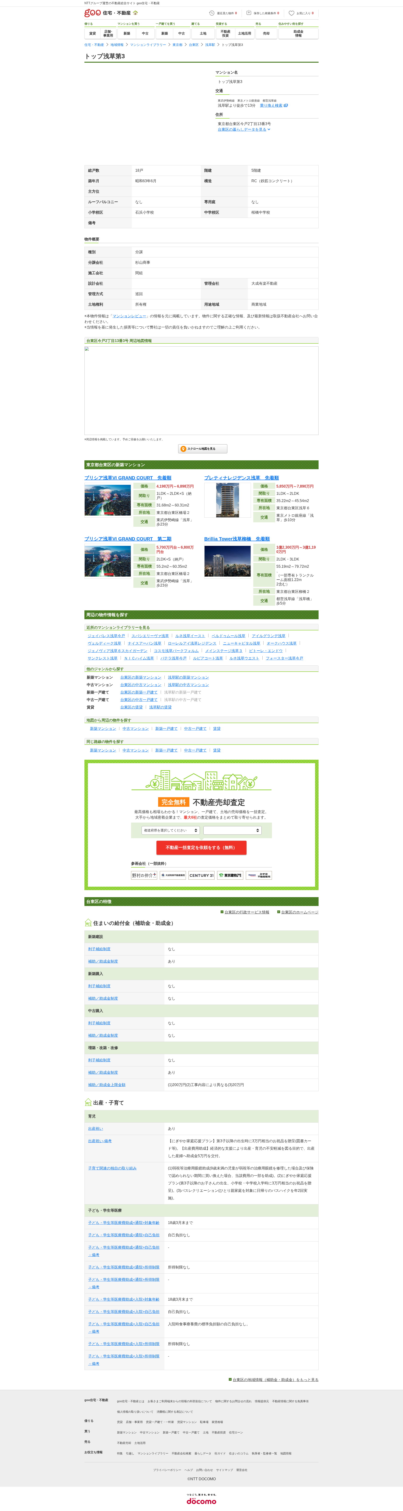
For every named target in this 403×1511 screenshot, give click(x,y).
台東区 (194, 45)
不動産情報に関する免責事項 (290, 1401)
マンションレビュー (129, 316)
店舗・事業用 (134, 1422)
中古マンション (150, 1432)
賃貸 (120, 1422)
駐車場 (204, 1422)
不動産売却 (124, 1443)
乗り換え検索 (271, 105)
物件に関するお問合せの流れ (233, 1401)
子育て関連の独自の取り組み (112, 1168)
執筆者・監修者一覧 (264, 1453)
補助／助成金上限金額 (106, 1085)
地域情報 (117, 45)
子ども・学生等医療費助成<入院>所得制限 (124, 1344)
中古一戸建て (191, 1432)
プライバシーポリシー (167, 1470)
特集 (120, 1453)
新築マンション (127, 1432)
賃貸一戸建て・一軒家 (160, 1422)
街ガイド (220, 1453)
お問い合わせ (204, 1470)
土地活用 (140, 1443)
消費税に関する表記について (175, 1411)
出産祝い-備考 (100, 1141)
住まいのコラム (239, 1453)
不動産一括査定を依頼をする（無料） (201, 847)
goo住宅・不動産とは (130, 1401)
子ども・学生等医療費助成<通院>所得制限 (124, 1267)
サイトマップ (224, 1470)
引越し (130, 1453)
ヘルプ (188, 1470)
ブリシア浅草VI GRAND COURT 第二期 (127, 538)
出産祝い (95, 1129)
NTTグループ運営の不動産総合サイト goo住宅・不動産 (122, 3)
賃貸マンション (187, 1422)
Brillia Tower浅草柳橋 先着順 (237, 538)
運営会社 (241, 1470)
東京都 (177, 45)
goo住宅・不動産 (96, 1400)
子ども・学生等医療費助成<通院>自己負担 (124, 1235)
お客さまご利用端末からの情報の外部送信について (180, 1401)
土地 (205, 1432)
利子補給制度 (99, 949)
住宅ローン (236, 1432)
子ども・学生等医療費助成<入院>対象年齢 (124, 1299)
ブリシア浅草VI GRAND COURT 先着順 (127, 477)
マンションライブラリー (148, 45)
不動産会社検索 (181, 1453)
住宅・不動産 (94, 45)
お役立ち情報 (93, 1452)
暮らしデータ (203, 1453)
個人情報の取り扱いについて (135, 1411)
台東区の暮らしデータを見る (242, 129)
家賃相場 (217, 1422)
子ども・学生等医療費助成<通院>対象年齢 (124, 1223)
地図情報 (286, 1453)
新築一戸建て (171, 1432)
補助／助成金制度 (103, 961)
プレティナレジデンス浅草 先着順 (241, 477)
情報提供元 (262, 1401)
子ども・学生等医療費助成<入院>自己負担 (124, 1312)
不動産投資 (219, 1432)
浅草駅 (210, 45)
